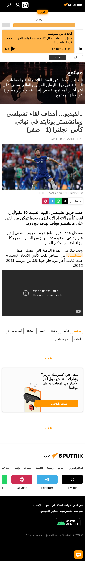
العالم (61, 467)
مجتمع (77, 330)
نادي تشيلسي (61, 339)
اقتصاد (39, 467)
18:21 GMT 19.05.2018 (67, 139)
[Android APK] (68, 523)
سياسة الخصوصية (71, 511)
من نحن (78, 505)
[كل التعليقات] (78, 554)
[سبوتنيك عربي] (74, 6)
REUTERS (42, 193)
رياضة (54, 330)
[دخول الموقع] (17, 4)
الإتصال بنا (36, 505)
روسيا (50, 467)
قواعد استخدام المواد (57, 505)
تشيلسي (74, 255)
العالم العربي (76, 467)
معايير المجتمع (49, 511)
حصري (27, 467)
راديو (17, 467)
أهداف (77, 339)
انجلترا (41, 330)
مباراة (30, 330)
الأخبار (65, 330)
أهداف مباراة (15, 330)
